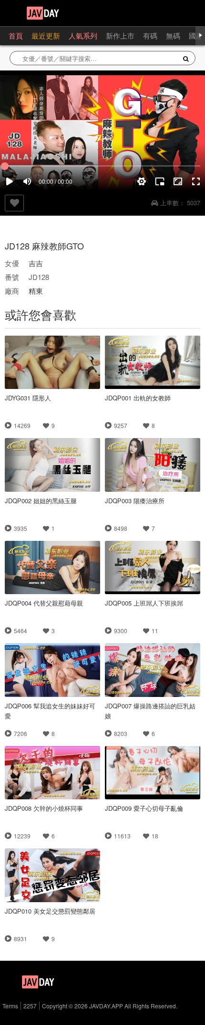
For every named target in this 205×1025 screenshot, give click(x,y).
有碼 (150, 35)
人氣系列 (83, 35)
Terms (10, 1006)
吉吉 (36, 263)
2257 (30, 1006)
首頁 (16, 35)
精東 (36, 291)
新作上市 (120, 35)
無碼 (173, 35)
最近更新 (45, 35)
